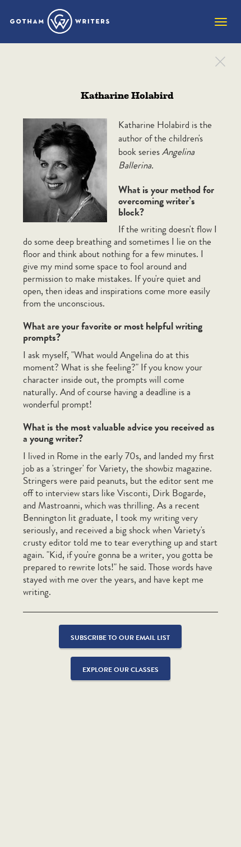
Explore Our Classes (120, 669)
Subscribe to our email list (120, 637)
